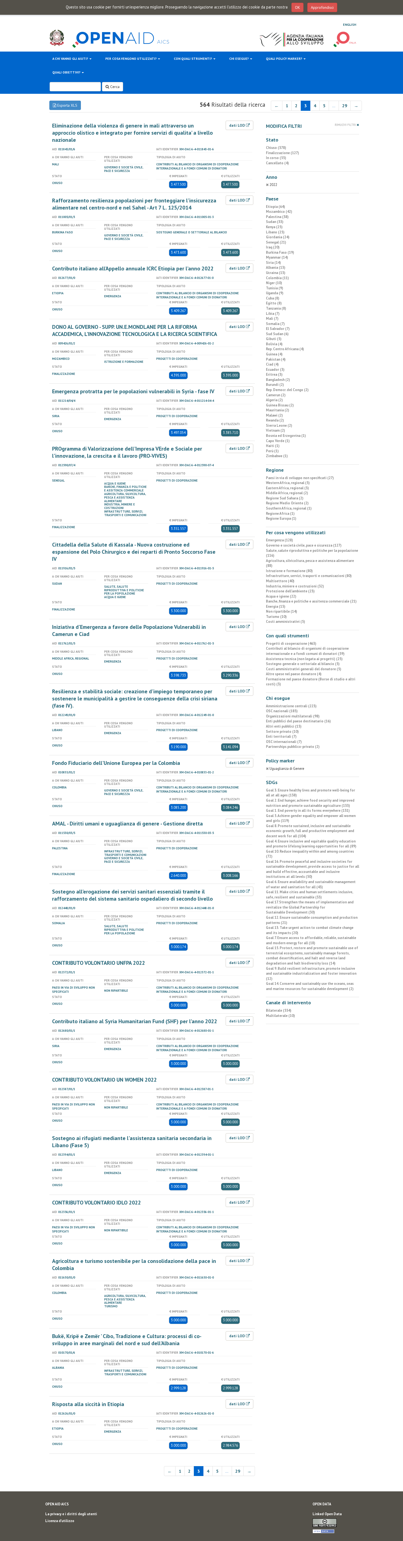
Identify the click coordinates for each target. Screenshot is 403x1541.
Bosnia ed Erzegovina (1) (286, 435)
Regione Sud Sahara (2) (284, 498)
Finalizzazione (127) (282, 153)
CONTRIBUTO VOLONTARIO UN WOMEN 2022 (104, 1079)
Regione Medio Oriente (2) (287, 503)
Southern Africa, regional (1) (289, 508)
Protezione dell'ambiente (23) (290, 591)
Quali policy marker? (284, 58)
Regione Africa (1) (280, 513)
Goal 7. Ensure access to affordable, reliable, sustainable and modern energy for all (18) (311, 940)
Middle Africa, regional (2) (287, 493)
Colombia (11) (277, 278)
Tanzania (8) (276, 308)
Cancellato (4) (277, 163)
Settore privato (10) (282, 731)
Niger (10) (274, 283)
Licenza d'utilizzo (59, 1521)
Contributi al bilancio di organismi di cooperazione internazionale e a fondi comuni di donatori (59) (307, 651)
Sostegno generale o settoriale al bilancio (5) (303, 663)
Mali (55, 164)
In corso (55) (276, 157)
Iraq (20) (273, 247)
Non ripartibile (116, 991)
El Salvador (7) (278, 328)
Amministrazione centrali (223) (291, 706)
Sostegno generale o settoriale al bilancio (191, 232)
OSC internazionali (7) (284, 741)
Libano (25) (275, 232)
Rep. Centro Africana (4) (285, 349)
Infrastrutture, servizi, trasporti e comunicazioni (125, 513)
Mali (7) (272, 318)
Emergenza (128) (279, 540)
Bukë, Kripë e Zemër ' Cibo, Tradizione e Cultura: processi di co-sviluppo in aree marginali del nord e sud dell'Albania (127, 1340)
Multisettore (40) (280, 581)
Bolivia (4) (274, 344)
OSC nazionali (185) (282, 711)
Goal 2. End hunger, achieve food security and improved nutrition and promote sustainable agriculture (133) (310, 803)
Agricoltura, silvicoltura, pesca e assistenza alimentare (125, 497)
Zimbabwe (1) (277, 456)
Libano (57, 730)
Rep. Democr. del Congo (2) (287, 390)
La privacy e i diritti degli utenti (71, 1514)
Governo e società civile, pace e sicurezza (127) (304, 545)
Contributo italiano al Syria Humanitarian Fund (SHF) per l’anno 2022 (134, 1021)
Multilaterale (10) (280, 1015)
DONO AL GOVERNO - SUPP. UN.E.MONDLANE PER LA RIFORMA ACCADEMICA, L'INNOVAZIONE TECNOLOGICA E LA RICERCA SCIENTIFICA (134, 330)
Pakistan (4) (276, 359)
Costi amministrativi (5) (285, 621)
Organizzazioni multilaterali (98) (293, 716)
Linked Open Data (327, 1514)
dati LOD (237, 125)
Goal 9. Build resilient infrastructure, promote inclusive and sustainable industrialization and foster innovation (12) (311, 973)
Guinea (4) (274, 354)
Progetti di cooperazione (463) (291, 643)
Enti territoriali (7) (281, 736)
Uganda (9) (274, 293)
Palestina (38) (277, 216)
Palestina (60, 848)
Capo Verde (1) (278, 441)
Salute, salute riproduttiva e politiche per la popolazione (124, 590)
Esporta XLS (66, 105)
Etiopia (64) (275, 206)
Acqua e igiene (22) (281, 596)
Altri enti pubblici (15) (284, 726)
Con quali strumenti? (193, 58)
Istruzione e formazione (123, 362)
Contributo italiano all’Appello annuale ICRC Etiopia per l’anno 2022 (133, 268)
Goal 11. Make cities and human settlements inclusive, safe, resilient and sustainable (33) (309, 895)
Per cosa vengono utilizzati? (131, 58)
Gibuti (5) (274, 339)
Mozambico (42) (279, 211)
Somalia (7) (275, 323)
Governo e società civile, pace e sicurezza (123, 169)
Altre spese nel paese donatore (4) (294, 674)
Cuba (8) (272, 298)
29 (344, 105)
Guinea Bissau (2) (280, 405)
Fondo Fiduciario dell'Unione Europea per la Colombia (116, 763)
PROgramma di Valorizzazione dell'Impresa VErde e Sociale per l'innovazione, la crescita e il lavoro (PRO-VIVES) (127, 452)
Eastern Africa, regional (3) (287, 488)
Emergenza (112, 296)
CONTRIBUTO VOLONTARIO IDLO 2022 (96, 1202)
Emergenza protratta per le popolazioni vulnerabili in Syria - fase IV (133, 391)
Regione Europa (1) (281, 518)
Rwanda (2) (275, 420)
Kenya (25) (274, 227)
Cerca (114, 86)
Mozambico (61, 359)
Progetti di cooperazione (177, 359)
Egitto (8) (274, 303)
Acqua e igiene (115, 483)
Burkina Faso (62, 232)
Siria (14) (273, 262)
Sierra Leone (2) (279, 425)
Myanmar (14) (277, 257)
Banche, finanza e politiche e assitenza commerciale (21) (311, 601)
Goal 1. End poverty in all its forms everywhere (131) (308, 810)
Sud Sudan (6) (277, 334)
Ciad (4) (272, 364)
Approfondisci (322, 7)
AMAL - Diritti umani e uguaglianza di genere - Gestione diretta (127, 823)
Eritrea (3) (274, 374)
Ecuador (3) (275, 369)
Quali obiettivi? (66, 72)
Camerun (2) (276, 395)
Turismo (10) (276, 616)
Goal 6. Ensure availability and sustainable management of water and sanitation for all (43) (311, 884)
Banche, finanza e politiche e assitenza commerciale (125, 488)
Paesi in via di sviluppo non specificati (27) (300, 478)
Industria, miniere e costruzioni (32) (295, 586)
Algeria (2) (274, 400)
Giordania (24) (278, 237)
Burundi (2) (275, 384)
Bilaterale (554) (278, 1010)
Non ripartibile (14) (281, 611)
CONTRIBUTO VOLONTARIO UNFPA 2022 (98, 962)
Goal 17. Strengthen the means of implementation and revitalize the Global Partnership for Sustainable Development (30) (310, 907)
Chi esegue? (239, 58)
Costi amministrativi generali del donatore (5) (303, 669)
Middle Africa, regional (70, 658)
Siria (55, 416)
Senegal (58, 480)
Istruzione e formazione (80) (289, 571)
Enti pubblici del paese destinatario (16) (298, 721)
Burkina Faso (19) (280, 252)
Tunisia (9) (274, 288)
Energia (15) (275, 606)
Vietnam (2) (275, 430)
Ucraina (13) (275, 272)
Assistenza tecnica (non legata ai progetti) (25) (304, 659)
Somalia (58, 923)
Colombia (59, 787)
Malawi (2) (274, 415)
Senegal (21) (276, 242)
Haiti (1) (273, 445)
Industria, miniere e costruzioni (119, 506)
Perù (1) (272, 451)
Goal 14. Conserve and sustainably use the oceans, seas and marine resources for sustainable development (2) (310, 986)
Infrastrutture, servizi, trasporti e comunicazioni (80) (309, 575)
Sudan (57, 584)
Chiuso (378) (276, 147)
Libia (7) (273, 313)
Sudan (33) (274, 221)
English (349, 24)
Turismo (111, 1306)
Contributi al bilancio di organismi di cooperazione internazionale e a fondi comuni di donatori (197, 166)
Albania (58, 1368)
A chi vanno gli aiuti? (70, 58)
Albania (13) (275, 267)
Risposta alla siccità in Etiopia (88, 1404)
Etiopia (58, 293)
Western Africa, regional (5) (288, 482)
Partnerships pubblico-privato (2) (293, 746)
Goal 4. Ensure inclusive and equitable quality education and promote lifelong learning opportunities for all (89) (311, 844)
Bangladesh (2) (278, 379)
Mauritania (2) (277, 410)
